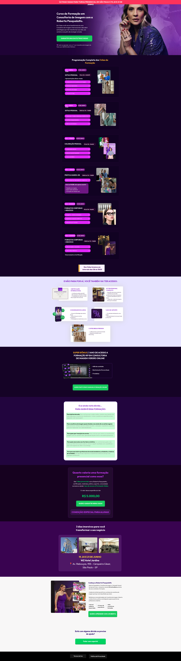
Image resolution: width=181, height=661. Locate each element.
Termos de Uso (78, 656)
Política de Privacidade (98, 656)
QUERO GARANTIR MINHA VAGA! (90, 503)
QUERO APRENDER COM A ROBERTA (103, 614)
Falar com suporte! (90, 641)
